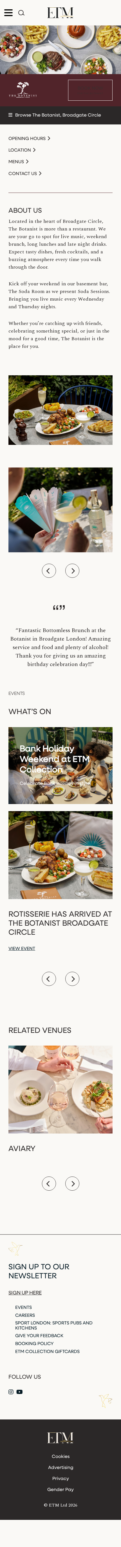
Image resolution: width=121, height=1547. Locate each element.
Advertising (60, 1468)
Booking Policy (34, 1344)
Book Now (90, 90)
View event (21, 949)
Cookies (61, 1457)
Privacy (60, 1479)
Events (23, 1307)
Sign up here (25, 1293)
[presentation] (49, 571)
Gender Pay (60, 1490)
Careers (25, 1315)
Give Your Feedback (39, 1336)
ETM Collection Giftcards (47, 1352)
